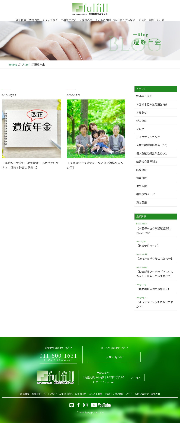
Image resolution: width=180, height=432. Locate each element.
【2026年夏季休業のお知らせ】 (154, 256)
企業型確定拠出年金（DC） (152, 145)
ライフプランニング (148, 137)
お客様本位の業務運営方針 (152, 104)
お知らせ (141, 112)
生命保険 (141, 186)
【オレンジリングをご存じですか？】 (154, 302)
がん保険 (141, 120)
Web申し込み (144, 96)
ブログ (142, 20)
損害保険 (141, 178)
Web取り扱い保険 (124, 20)
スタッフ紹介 (50, 20)
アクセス (136, 377)
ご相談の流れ (68, 20)
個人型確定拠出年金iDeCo (151, 153)
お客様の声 (85, 20)
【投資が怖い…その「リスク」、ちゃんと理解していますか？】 (155, 271)
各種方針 (155, 393)
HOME (13, 64)
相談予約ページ (145, 194)
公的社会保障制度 (146, 161)
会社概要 (21, 20)
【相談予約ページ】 (148, 243)
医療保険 (141, 170)
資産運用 (141, 202)
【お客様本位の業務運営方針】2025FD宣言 (154, 228)
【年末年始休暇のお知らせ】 (153, 287)
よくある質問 (103, 20)
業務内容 (34, 20)
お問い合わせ (156, 20)
